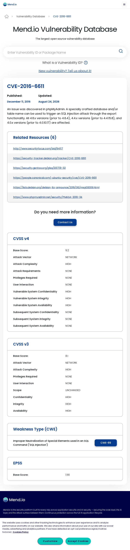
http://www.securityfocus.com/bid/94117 (38, 148)
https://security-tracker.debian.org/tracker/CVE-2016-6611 (49, 158)
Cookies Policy (21, 532)
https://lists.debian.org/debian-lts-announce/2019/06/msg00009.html (56, 187)
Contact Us (65, 222)
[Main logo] (11, 4)
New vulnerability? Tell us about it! (65, 71)
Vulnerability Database (30, 16)
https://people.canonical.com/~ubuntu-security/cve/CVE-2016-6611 (55, 178)
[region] (65, 534)
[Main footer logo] (14, 499)
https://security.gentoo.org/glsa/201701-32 (39, 168)
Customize (50, 541)
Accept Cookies (78, 541)
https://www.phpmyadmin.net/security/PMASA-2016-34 (47, 197)
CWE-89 (106, 443)
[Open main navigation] (124, 4)
